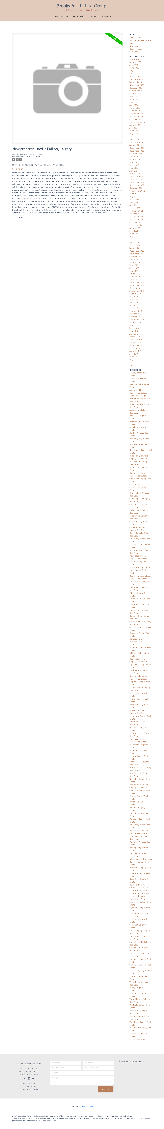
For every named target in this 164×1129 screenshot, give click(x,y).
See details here (19, 169)
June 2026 (134, 68)
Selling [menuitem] (106, 16)
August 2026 (135, 62)
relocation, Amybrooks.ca (140, 859)
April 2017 (133, 363)
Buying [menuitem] (93, 16)
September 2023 (137, 157)
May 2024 (133, 134)
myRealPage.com (86, 1106)
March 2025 (134, 108)
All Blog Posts (135, 37)
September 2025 (137, 91)
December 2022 (136, 182)
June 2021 (134, 234)
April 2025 (133, 105)
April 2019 (133, 305)
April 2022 (134, 205)
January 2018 (135, 342)
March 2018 (134, 337)
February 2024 (136, 142)
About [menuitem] (64, 16)
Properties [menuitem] (79, 16)
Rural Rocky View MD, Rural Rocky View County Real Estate (139, 896)
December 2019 (136, 282)
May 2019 (133, 302)
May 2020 (133, 271)
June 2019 (134, 300)
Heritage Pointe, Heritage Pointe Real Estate (138, 642)
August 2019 (135, 294)
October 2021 (135, 222)
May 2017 (133, 360)
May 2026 (133, 71)
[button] (25, 1078)
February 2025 (136, 111)
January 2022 (135, 214)
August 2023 (135, 159)
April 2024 (134, 137)
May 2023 (133, 168)
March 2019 (134, 308)
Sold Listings (134, 52)
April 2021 (133, 239)
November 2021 (136, 219)
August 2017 (135, 351)
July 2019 (133, 297)
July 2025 (133, 96)
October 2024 (135, 119)
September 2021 (136, 225)
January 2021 (135, 248)
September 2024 (137, 122)
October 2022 (135, 188)
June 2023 (134, 165)
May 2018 (133, 331)
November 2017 (136, 345)
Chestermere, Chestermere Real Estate (137, 487)
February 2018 (135, 340)
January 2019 (135, 314)
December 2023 (136, 148)
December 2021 (136, 217)
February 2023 (136, 177)
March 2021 (134, 242)
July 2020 (133, 265)
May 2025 (133, 102)
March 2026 (134, 76)
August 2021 (135, 228)
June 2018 (134, 328)
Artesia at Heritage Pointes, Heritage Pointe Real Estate (140, 399)
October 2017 (135, 348)
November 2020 (136, 254)
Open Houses (135, 49)
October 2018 (135, 317)
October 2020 (135, 257)
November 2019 (136, 285)
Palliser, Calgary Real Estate (30, 156)
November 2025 (136, 85)
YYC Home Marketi (137, 1039)
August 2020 (135, 262)
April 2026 (133, 74)
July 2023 (133, 162)
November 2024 (136, 117)
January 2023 (135, 179)
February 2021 (135, 245)
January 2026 (135, 82)
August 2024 (135, 125)
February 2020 (136, 277)
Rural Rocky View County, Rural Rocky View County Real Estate (140, 888)
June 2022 (134, 199)
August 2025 (135, 94)
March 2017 (134, 365)
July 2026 (133, 65)
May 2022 (133, 202)
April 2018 (133, 334)
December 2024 (136, 114)
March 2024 (134, 139)
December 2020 (136, 251)
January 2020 (135, 279)
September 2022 (137, 191)
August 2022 (135, 194)
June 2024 (134, 131)
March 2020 (134, 274)
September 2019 (136, 291)
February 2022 (136, 211)
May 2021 (133, 237)
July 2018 (133, 325)
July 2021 (133, 231)
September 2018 (136, 320)
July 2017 (133, 354)
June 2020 (134, 268)
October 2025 (135, 88)
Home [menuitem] (56, 16)
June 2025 (134, 99)
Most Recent (135, 59)
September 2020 (137, 259)
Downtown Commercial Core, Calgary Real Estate (140, 570)
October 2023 (135, 154)
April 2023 (134, 171)
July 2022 (133, 197)
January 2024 (135, 145)
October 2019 (135, 288)
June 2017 (134, 357)
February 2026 (136, 79)
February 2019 (135, 311)
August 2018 (135, 322)
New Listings (134, 46)
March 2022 (134, 208)
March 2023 (134, 174)
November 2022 (136, 185)
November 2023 (136, 151)
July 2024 (133, 128)
